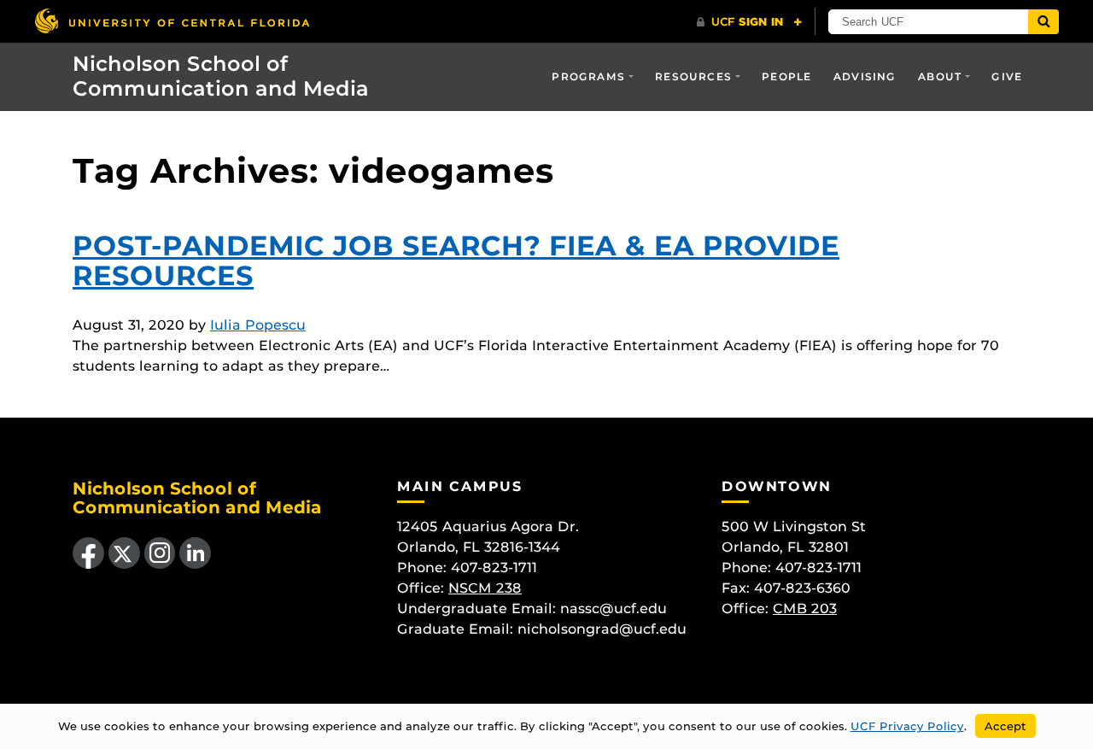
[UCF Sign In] (749, 22)
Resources (693, 76)
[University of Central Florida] (171, 21)
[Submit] (1043, 21)
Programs (588, 76)
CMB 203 (805, 608)
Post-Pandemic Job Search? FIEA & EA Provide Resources (456, 260)
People (786, 76)
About (939, 76)
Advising (865, 76)
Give (1006, 76)
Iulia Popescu (258, 325)
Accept (1005, 726)
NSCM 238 (485, 588)
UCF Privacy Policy (907, 726)
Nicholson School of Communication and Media (221, 76)
